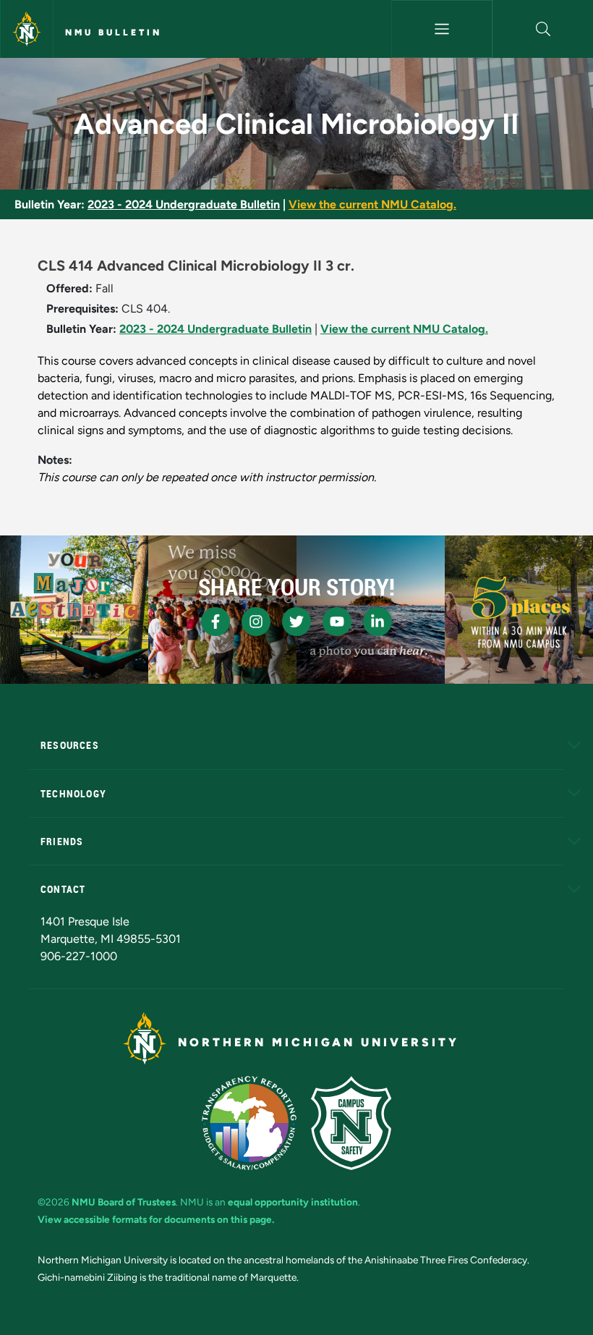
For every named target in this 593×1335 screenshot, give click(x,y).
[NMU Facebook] (215, 621)
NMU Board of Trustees (124, 1202)
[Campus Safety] (351, 1123)
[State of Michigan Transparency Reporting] (249, 1123)
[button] (543, 29)
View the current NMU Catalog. (372, 204)
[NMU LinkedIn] (377, 621)
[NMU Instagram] (256, 621)
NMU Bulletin (113, 32)
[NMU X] (296, 621)
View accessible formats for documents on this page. (156, 1219)
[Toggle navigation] (441, 29)
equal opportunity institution (293, 1202)
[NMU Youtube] (337, 621)
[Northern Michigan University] (27, 29)
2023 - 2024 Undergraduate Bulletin (184, 204)
